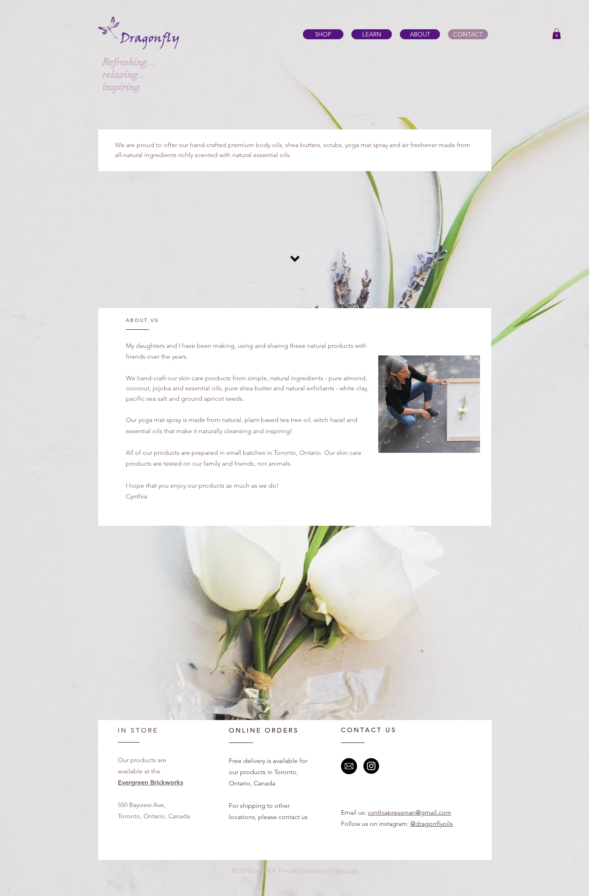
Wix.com (346, 870)
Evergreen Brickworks (150, 782)
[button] (556, 33)
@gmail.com (433, 812)
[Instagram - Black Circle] (371, 766)
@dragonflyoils (431, 823)
